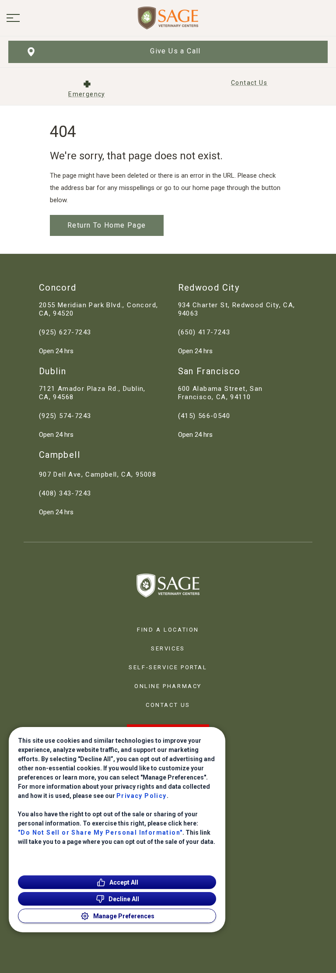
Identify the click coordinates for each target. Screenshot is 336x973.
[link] (168, 18)
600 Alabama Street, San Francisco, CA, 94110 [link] (220, 393)
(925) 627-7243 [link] (65, 332)
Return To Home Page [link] (106, 225)
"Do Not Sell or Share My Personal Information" (100, 832)
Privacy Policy (141, 795)
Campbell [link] (59, 455)
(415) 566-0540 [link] (204, 416)
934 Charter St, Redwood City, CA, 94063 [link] (236, 309)
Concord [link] (58, 287)
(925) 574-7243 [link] (65, 416)
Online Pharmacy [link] (168, 686)
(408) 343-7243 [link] (65, 493)
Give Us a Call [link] (175, 51)
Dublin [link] (52, 371)
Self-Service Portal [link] (168, 667)
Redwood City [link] (209, 287)
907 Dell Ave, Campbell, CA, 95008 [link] (97, 474)
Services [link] (168, 648)
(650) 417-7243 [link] (204, 332)
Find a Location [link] (168, 629)
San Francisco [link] (209, 371)
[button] (13, 18)
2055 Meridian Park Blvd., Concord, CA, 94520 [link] (98, 309)
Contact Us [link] (168, 705)
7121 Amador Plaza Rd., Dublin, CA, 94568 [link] (92, 393)
